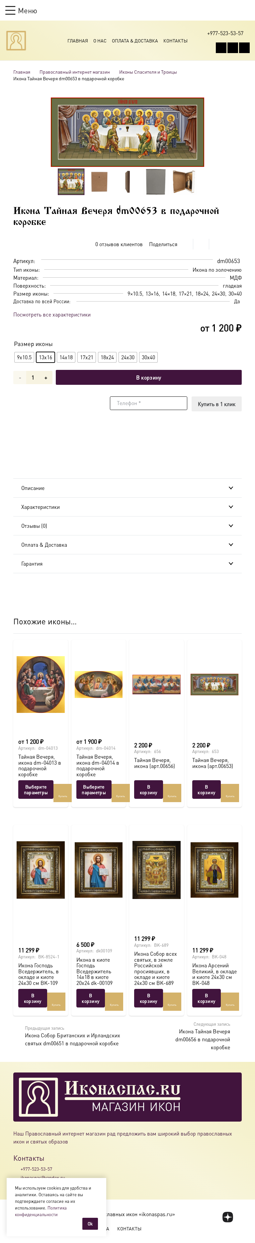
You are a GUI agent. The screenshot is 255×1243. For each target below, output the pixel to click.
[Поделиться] (185, 244)
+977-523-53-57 (36, 1169)
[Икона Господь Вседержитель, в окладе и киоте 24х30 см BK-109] (41, 869)
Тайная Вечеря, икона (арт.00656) (154, 762)
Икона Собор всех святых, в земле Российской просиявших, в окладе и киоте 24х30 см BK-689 (155, 968)
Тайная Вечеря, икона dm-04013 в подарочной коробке (39, 765)
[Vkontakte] (221, 47)
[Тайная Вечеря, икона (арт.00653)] (215, 684)
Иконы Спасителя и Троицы (148, 72)
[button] (21, 10)
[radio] (24, 357)
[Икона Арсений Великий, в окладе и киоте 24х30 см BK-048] (215, 869)
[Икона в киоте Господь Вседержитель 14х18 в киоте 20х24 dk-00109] (99, 869)
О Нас (100, 40)
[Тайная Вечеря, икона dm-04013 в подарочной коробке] (41, 684)
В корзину (148, 377)
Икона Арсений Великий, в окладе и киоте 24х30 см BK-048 (214, 974)
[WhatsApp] (232, 47)
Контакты (175, 40)
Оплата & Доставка (135, 40)
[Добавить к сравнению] (236, 244)
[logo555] (16, 40)
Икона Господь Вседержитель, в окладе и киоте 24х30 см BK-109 (38, 974)
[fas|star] (227, 1217)
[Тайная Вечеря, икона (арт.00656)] (156, 684)
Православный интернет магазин (75, 72)
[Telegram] (244, 47)
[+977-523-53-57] (17, 1168)
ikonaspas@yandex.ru (43, 1177)
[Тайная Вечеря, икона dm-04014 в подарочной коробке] (99, 684)
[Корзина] (233, 10)
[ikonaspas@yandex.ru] (17, 1177)
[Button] (246, 10)
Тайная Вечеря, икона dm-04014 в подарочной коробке (97, 765)
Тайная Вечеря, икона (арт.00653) (212, 762)
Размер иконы (33, 343)
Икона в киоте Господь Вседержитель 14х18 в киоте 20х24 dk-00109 (94, 971)
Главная (77, 40)
